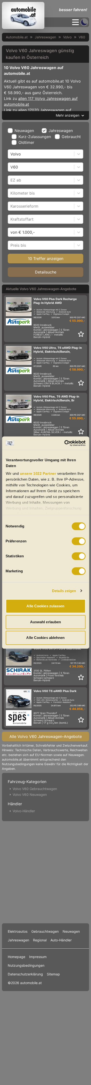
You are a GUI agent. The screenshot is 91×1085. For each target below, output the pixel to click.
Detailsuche (45, 272)
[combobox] (11, 154)
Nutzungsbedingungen (26, 965)
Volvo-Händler (24, 811)
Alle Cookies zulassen (45, 606)
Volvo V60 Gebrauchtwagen (35, 789)
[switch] (78, 541)
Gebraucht (71, 136)
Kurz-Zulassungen (34, 136)
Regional (40, 940)
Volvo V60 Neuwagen (30, 794)
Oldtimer (26, 142)
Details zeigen (64, 591)
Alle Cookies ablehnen (45, 638)
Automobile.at (17, 37)
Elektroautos (17, 931)
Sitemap (53, 974)
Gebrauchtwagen (45, 931)
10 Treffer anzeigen (45, 258)
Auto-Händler (61, 940)
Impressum (38, 957)
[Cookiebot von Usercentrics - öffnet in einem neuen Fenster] (64, 443)
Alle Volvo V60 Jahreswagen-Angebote (45, 736)
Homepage (16, 957)
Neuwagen (24, 130)
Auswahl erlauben (45, 622)
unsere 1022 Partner (38, 473)
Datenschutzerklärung (25, 974)
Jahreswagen (45, 37)
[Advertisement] (45, 871)
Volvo (67, 37)
